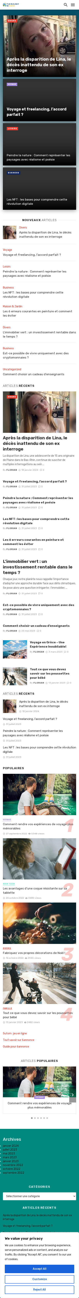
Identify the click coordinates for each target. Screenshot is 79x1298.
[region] (39, 1265)
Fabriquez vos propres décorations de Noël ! (34, 953)
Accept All (39, 1268)
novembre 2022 (13, 1165)
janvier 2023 (11, 1161)
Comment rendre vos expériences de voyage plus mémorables (38, 826)
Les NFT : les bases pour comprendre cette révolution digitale (37, 202)
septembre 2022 (13, 1172)
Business (13, 173)
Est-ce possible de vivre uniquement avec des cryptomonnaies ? (36, 355)
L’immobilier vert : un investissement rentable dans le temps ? (39, 334)
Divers (12, 21)
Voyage (12, 84)
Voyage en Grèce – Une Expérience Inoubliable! (48, 644)
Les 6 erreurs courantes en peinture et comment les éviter (37, 313)
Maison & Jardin (12, 306)
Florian (11, 470)
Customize (39, 1279)
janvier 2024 (11, 1146)
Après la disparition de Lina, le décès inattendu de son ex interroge (39, 65)
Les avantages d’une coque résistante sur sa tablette (35, 890)
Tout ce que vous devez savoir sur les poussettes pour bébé (49, 673)
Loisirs (12, 129)
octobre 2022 (11, 1169)
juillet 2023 (10, 1149)
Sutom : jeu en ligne (15, 1033)
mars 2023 (10, 1157)
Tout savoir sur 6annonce (18, 1040)
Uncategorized (12, 369)
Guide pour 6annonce (16, 1046)
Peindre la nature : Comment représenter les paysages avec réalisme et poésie (38, 157)
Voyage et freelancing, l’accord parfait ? (37, 112)
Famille (7, 1008)
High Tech (9, 884)
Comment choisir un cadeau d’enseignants (33, 374)
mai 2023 (9, 1153)
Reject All (39, 1289)
